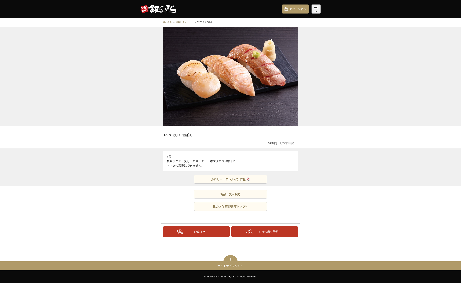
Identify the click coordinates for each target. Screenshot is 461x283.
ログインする (298, 9)
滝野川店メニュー (184, 22)
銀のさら (167, 22)
